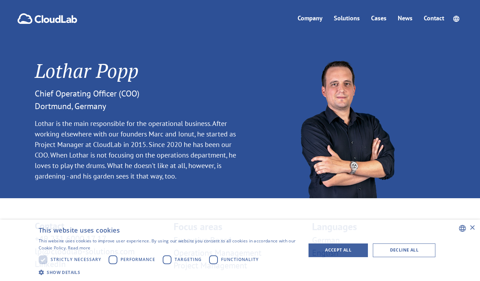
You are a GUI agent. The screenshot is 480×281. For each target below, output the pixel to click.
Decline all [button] (404, 250)
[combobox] (462, 228)
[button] (456, 19)
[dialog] (240, 250)
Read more (79, 248)
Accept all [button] (338, 250)
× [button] (472, 227)
